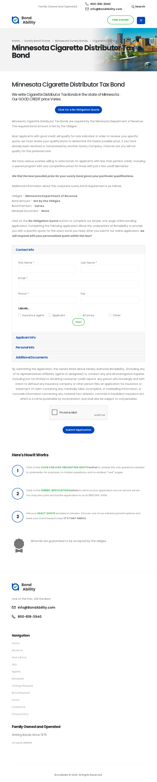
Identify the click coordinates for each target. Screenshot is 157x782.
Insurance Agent (33, 315)
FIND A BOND (120, 19)
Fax (83, 294)
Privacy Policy (20, 714)
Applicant (58, 315)
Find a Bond (19, 657)
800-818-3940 (100, 4)
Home (16, 41)
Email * (22, 278)
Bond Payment (21, 692)
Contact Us (18, 707)
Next (79, 322)
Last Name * (89, 263)
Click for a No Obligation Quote (78, 109)
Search (140, 6)
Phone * (23, 294)
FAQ (14, 664)
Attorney (88, 315)
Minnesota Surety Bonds (71, 41)
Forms (16, 700)
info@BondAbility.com (106, 9)
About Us (17, 650)
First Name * (26, 263)
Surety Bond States (37, 41)
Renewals (18, 678)
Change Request (22, 685)
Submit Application (78, 429)
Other (117, 315)
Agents (16, 671)
